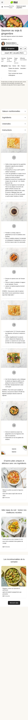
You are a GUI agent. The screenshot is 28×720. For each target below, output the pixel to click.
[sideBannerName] (14, 97)
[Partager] (25, 48)
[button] (14, 117)
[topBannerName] (14, 12)
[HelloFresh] (14, 2)
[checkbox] (1, 39)
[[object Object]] (21, 48)
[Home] (2, 7)
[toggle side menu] (2, 2)
